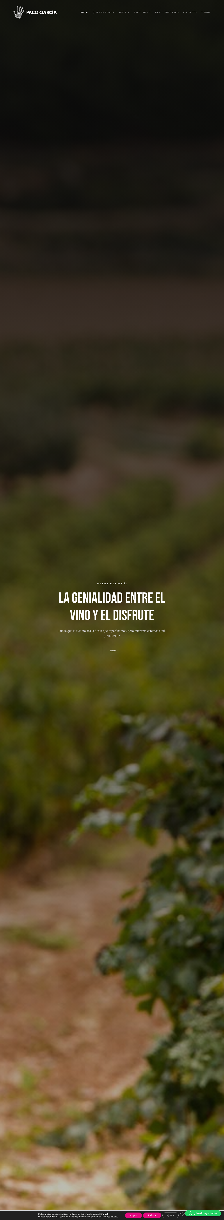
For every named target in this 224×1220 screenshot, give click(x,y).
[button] (203, 1213)
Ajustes (170, 1215)
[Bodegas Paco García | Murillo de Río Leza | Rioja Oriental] (35, 7)
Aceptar (133, 1215)
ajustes (114, 1216)
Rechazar (152, 1215)
